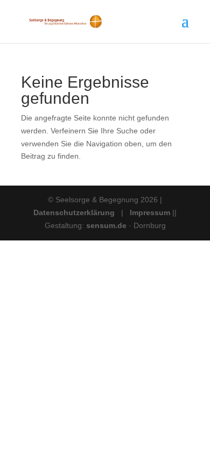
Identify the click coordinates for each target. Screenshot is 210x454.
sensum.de (107, 225)
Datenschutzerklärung (74, 212)
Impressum (150, 212)
